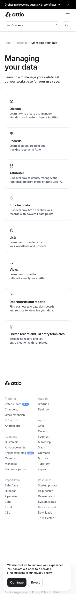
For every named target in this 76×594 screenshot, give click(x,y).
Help (8, 42)
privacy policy (43, 572)
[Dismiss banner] (68, 5)
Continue (17, 582)
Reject (35, 582)
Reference (21, 42)
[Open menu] (67, 14)
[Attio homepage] (15, 14)
